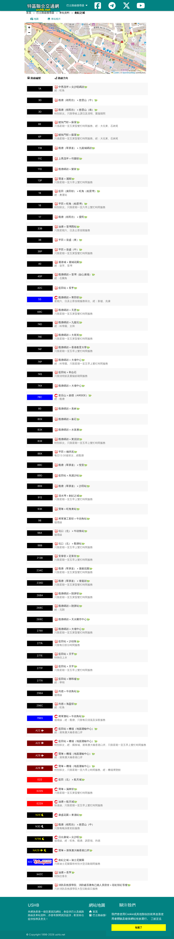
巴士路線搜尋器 (75, 5)
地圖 (36, 18)
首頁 (28, 12)
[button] (86, 45)
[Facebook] (98, 5)
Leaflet (116, 72)
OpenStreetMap (128, 72)
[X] (126, 5)
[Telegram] (112, 5)
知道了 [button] (138, 927)
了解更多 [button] (156, 918)
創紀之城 (80, 12)
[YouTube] (141, 5)
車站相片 (55, 18)
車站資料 (64, 12)
